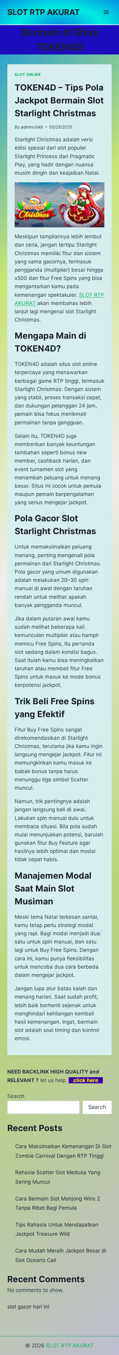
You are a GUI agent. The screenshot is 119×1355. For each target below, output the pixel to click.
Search (15, 1096)
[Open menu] (106, 12)
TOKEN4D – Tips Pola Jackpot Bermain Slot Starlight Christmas (59, 100)
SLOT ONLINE (28, 74)
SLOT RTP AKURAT (70, 1345)
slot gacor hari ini (28, 1307)
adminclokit (32, 127)
